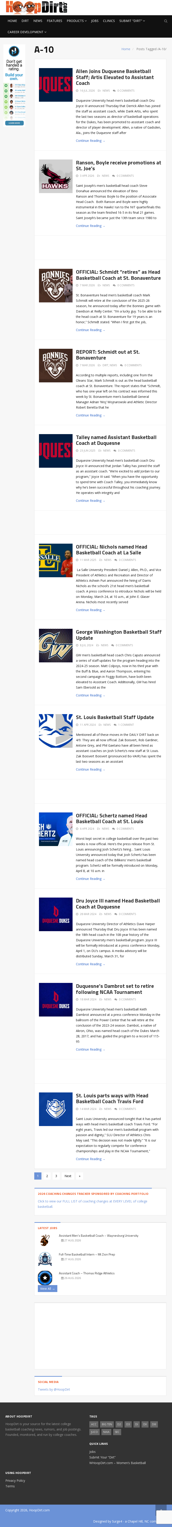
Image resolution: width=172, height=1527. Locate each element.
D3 (128, 1424)
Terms (10, 1486)
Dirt (25, 21)
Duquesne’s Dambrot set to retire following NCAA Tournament (115, 989)
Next (67, 1176)
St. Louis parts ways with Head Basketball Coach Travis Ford (112, 1098)
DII (145, 1424)
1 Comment (126, 725)
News (37, 21)
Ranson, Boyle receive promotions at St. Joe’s (118, 165)
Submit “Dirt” (130, 21)
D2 (119, 1424)
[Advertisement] (131, 7)
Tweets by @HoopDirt (54, 1389)
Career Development (25, 32)
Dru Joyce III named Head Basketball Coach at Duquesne (118, 903)
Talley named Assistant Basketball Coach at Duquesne (116, 440)
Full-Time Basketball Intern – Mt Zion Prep (87, 1254)
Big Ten (107, 1424)
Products (75, 21)
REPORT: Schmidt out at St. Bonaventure (108, 355)
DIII (154, 1424)
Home (12, 21)
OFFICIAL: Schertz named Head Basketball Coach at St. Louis (111, 818)
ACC (94, 1424)
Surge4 (117, 1521)
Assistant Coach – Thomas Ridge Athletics (87, 1273)
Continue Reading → (90, 140)
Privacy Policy (15, 1480)
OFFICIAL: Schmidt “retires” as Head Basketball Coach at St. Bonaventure (118, 275)
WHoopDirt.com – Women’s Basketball (117, 1463)
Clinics (109, 21)
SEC (117, 1432)
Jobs (95, 21)
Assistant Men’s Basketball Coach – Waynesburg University (98, 1235)
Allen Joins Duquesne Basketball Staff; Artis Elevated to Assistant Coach (115, 77)
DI (136, 1424)
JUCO (94, 1432)
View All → (47, 1288)
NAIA (106, 1432)
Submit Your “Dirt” (102, 1457)
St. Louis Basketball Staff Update (115, 717)
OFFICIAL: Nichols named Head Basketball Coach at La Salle (111, 549)
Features (54, 21)
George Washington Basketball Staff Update (119, 635)
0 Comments (125, 91)
